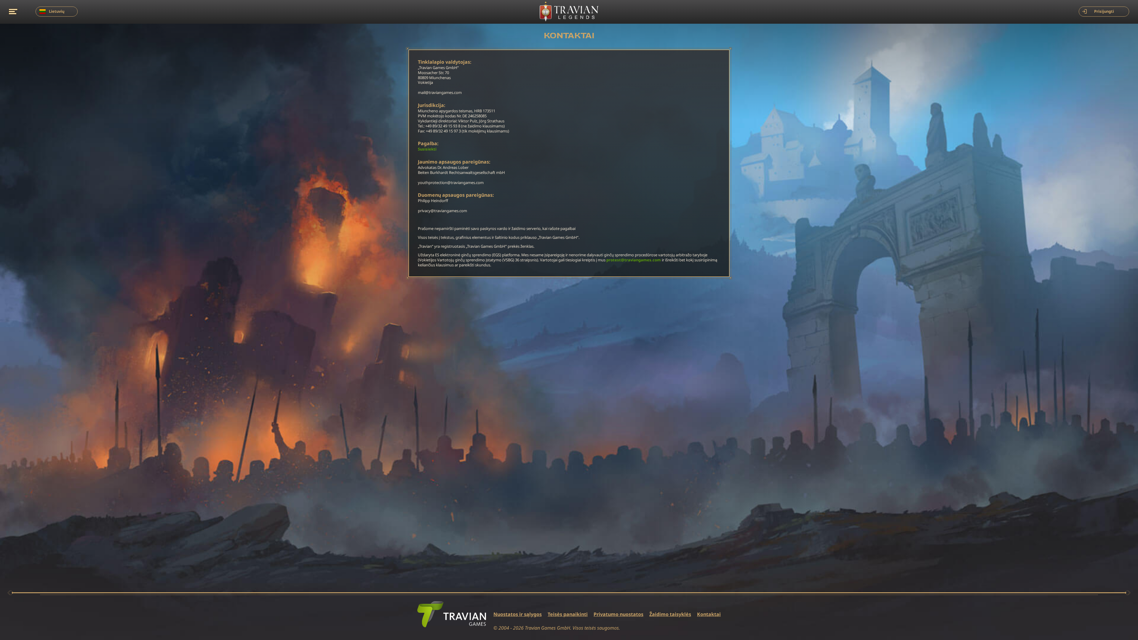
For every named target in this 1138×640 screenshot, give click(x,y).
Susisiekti (427, 149)
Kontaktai (709, 614)
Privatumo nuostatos (618, 614)
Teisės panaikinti (568, 614)
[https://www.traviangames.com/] (451, 614)
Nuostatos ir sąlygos (517, 614)
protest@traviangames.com (633, 260)
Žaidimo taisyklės (670, 614)
